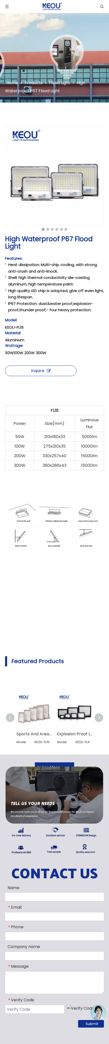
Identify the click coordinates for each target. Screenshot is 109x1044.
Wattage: (14, 345)
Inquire (37, 371)
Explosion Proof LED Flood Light (75, 734)
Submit (92, 1023)
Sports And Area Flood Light (34, 734)
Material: (13, 333)
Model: (11, 320)
